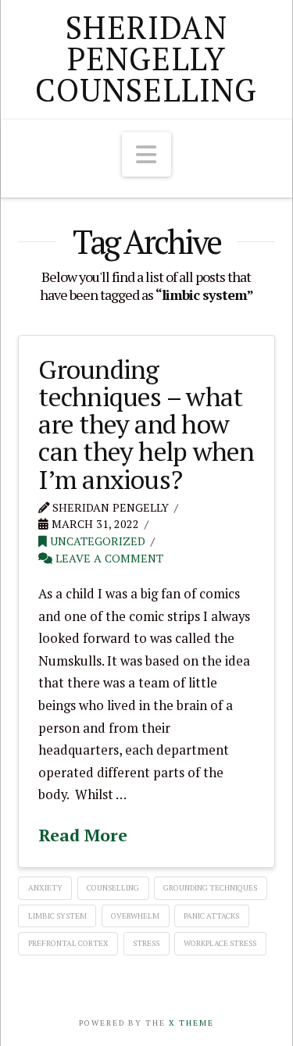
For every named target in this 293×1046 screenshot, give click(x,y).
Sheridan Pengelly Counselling (146, 58)
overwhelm (135, 916)
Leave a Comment (107, 558)
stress (146, 943)
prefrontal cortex (68, 943)
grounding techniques (210, 888)
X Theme (191, 1023)
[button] (147, 154)
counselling (113, 888)
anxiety (45, 888)
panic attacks (211, 916)
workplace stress (220, 943)
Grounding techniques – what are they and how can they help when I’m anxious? (146, 424)
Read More (82, 835)
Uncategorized (96, 541)
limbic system (57, 916)
